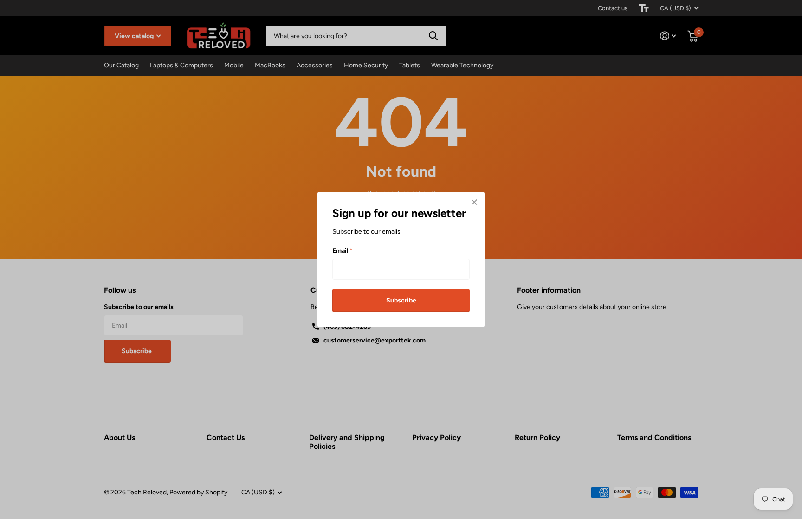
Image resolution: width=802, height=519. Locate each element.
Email (342, 250)
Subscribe (401, 300)
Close (474, 202)
